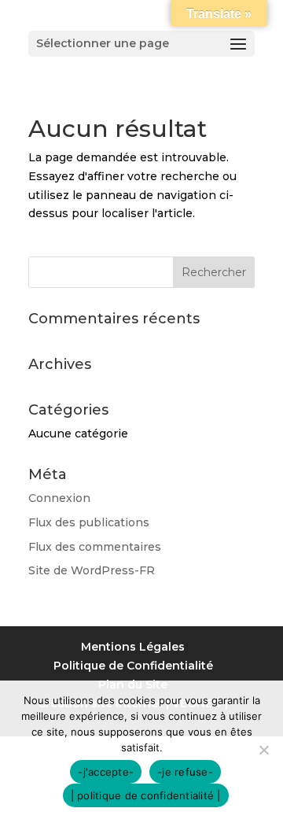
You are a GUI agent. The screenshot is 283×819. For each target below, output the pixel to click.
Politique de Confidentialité (133, 666)
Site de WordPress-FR (91, 570)
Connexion (59, 498)
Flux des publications (88, 522)
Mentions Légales (133, 647)
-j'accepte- (106, 772)
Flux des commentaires (94, 547)
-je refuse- (185, 772)
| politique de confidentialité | (146, 795)
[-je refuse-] (263, 750)
